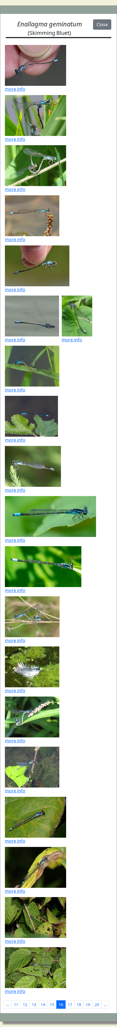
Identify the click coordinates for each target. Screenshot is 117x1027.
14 (43, 1004)
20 (97, 1004)
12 (25, 1004)
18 (79, 1004)
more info (15, 89)
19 (88, 1004)
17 (70, 1004)
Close (102, 25)
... (7, 1004)
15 (52, 1004)
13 (34, 1004)
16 (61, 1004)
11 (16, 1004)
